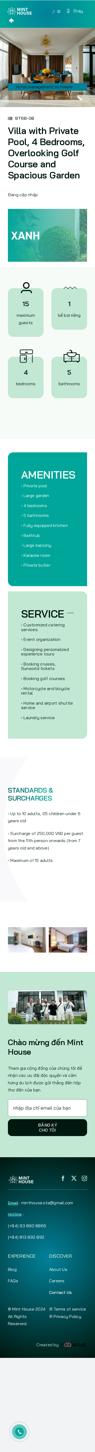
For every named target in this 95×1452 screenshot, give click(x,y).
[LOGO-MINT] (19, 9)
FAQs (13, 1280)
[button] (12, 940)
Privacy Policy (67, 1316)
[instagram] (84, 1178)
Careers (57, 1280)
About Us (58, 1269)
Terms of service (70, 1309)
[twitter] (74, 1178)
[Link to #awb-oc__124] (11, 19)
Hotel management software (44, 86)
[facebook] (63, 1178)
